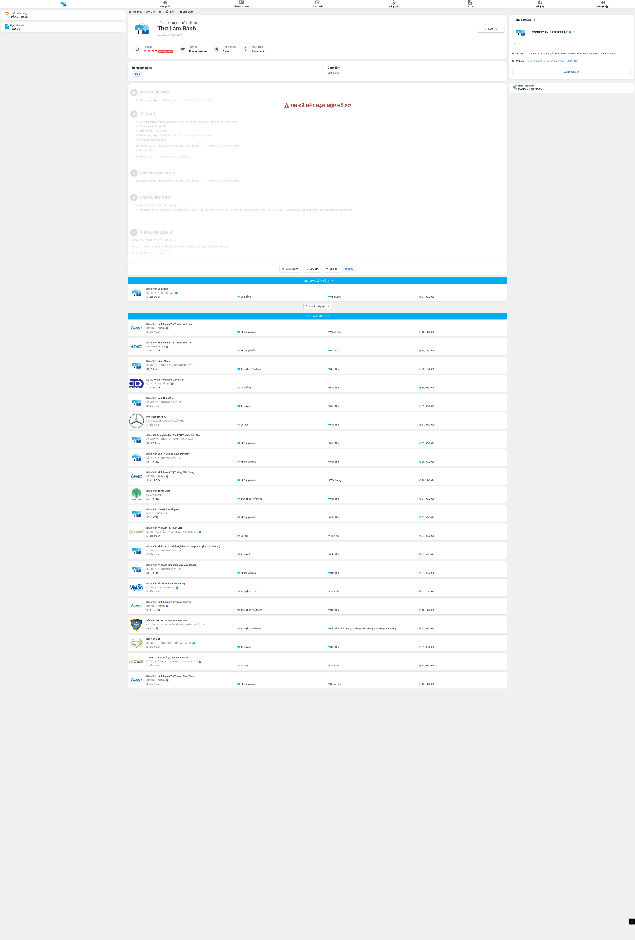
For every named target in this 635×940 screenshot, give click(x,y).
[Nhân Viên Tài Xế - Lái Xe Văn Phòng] (136, 587)
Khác (137, 74)
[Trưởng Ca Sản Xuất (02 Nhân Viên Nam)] (136, 661)
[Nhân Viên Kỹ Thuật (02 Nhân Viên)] (136, 531)
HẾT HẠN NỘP (165, 51)
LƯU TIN (492, 28)
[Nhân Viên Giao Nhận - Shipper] (136, 513)
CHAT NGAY (292, 269)
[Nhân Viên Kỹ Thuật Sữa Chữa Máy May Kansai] (136, 568)
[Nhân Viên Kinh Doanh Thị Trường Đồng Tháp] (136, 680)
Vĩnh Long (333, 72)
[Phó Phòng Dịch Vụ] (136, 420)
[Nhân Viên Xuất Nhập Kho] (136, 402)
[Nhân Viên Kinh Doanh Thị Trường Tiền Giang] (136, 476)
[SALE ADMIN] (136, 643)
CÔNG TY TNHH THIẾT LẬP (160, 11)
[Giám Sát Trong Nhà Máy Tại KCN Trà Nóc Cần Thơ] (136, 439)
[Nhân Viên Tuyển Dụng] (136, 494)
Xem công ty (571, 71)
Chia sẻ (334, 269)
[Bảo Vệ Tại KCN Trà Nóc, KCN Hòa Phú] (136, 624)
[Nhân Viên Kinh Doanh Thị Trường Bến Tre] (136, 346)
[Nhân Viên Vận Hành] (136, 292)
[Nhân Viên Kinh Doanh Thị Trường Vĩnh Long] (136, 328)
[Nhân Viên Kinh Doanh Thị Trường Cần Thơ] (136, 606)
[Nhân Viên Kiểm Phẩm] (136, 365)
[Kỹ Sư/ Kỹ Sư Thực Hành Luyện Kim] (136, 383)
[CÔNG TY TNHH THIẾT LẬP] (141, 28)
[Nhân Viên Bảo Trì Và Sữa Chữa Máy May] (136, 457)
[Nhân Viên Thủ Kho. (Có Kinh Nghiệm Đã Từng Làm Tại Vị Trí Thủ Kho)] (136, 550)
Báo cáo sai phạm (318, 306)
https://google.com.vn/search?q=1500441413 (552, 61)
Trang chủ (136, 11)
